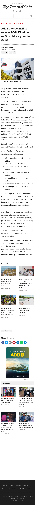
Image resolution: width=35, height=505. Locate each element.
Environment (13, 489)
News (3, 23)
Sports (4, 489)
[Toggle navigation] (15, 16)
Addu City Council (18, 23)
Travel (28, 489)
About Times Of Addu (7, 496)
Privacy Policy (24, 496)
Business (26, 485)
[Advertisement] (17, 458)
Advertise (17, 496)
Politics (8, 23)
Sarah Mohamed (8, 47)
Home (5, 485)
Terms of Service (20, 498)
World (22, 489)
